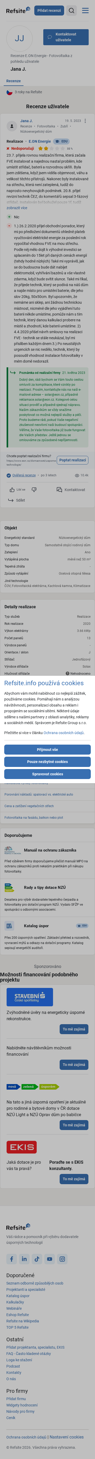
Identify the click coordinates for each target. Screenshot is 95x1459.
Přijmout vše (47, 749)
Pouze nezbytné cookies (47, 762)
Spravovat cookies (47, 774)
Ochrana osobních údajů (64, 733)
